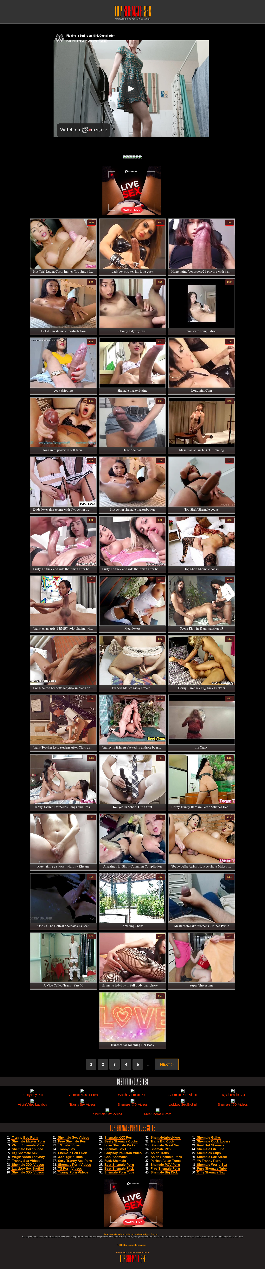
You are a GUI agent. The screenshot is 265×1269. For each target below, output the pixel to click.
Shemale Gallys (209, 1137)
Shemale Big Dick (164, 1172)
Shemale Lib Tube (210, 1149)
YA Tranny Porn (209, 1161)
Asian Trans (160, 1153)
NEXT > (167, 1064)
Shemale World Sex (212, 1164)
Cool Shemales (115, 1157)
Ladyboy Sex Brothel (28, 1168)
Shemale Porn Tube (119, 1172)
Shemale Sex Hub (117, 1149)
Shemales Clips (209, 1153)
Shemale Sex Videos (73, 1137)
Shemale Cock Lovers (213, 1141)
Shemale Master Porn (28, 1141)
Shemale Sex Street (212, 1157)
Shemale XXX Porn (118, 1137)
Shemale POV (161, 1149)
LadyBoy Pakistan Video (123, 1153)
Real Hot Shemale (210, 1145)
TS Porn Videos (70, 1168)
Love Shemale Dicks (119, 1145)
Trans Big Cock (162, 1141)
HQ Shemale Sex (24, 1153)
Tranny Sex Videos (26, 1161)
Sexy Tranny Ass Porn (75, 1161)
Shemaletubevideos (166, 1137)
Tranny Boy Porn (25, 1137)
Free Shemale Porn (72, 1141)
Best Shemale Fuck (119, 1168)
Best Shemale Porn (119, 1164)
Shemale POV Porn (165, 1164)
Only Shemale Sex (211, 1172)
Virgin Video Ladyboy (28, 1157)
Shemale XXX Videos (28, 1164)
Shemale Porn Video (27, 1149)
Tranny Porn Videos (73, 1172)
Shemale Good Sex (165, 1145)
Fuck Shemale (115, 1161)
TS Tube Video (69, 1145)
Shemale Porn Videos (74, 1164)
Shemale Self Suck (72, 1153)
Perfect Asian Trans (166, 1161)
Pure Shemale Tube (212, 1168)
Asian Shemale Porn (166, 1157)
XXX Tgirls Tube (70, 1157)
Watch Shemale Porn (28, 1145)
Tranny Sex (66, 1149)
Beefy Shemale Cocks (121, 1141)
